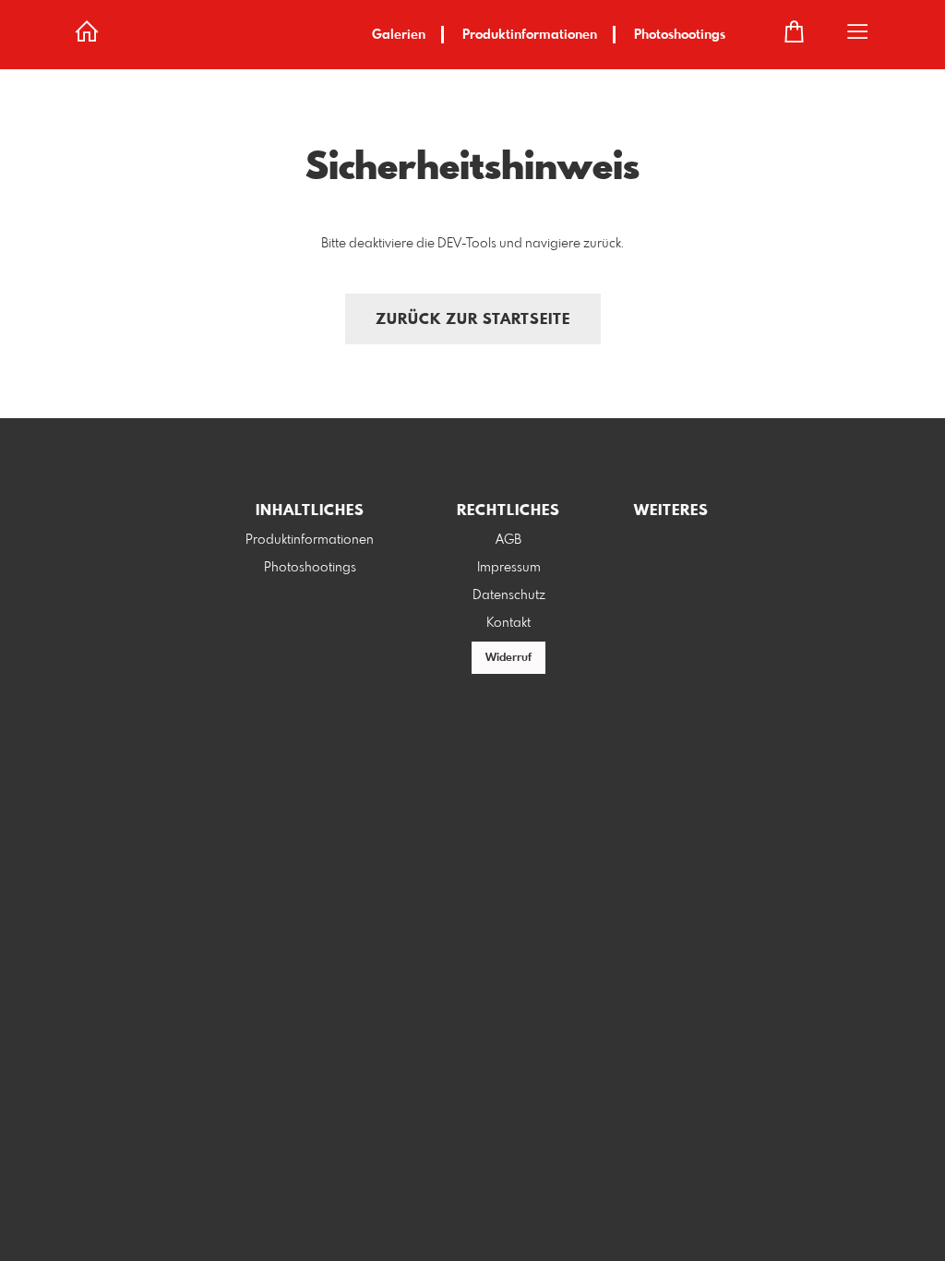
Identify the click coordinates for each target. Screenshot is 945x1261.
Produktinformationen (529, 35)
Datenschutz (508, 595)
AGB (508, 540)
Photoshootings (679, 35)
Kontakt (508, 623)
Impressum (509, 567)
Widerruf (508, 658)
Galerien (398, 35)
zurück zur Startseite (473, 320)
